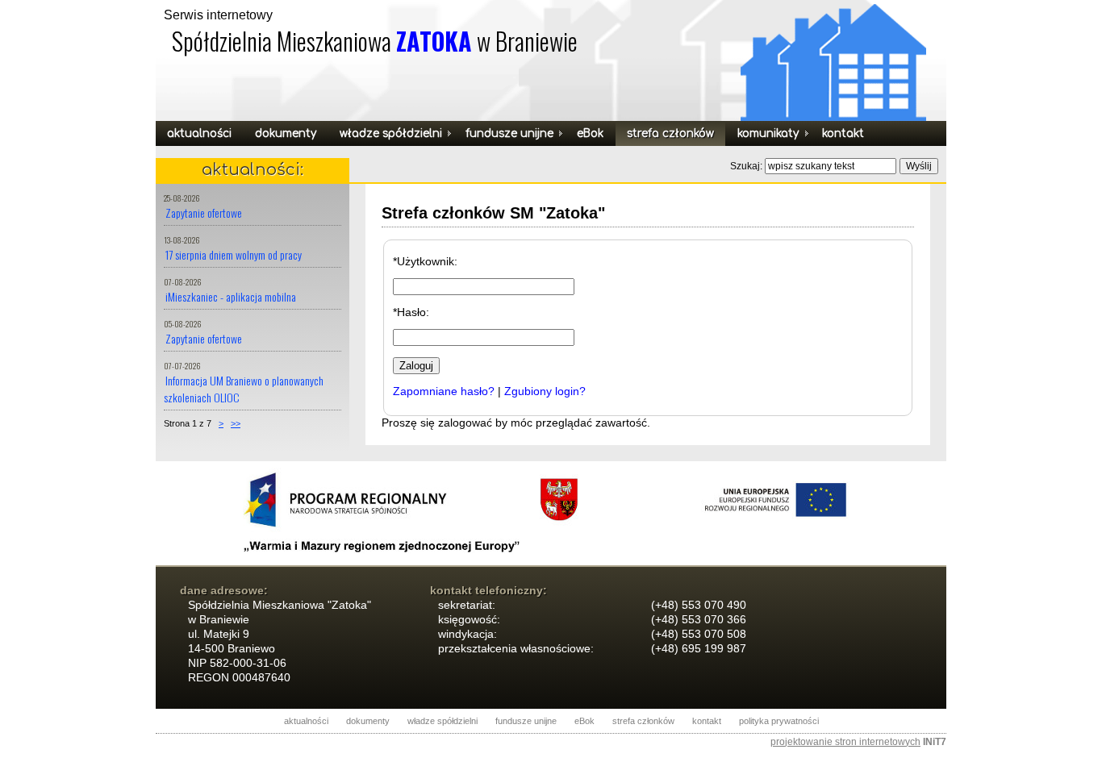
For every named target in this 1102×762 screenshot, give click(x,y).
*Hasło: (411, 312)
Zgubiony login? (545, 391)
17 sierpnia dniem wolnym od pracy (233, 254)
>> (235, 423)
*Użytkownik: (425, 261)
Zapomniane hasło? (444, 391)
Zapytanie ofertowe (203, 212)
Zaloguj (416, 366)
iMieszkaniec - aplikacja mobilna (230, 296)
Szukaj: (747, 166)
